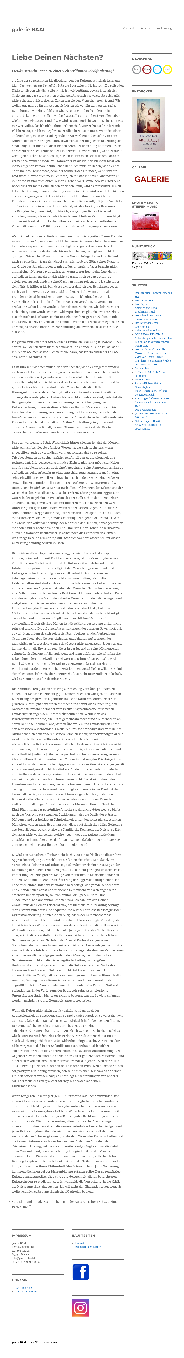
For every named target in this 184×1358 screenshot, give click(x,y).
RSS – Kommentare (26, 1291)
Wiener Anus (142, 379)
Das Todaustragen (145, 409)
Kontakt (128, 28)
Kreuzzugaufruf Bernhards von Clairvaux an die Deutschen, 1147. (152, 402)
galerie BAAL (29, 29)
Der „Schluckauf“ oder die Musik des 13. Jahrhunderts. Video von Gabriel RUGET (151, 353)
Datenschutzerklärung (155, 28)
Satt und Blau (142, 368)
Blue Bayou (141, 304)
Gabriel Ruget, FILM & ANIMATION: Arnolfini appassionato (148, 425)
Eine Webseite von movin (44, 1342)
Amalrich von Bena (146, 308)
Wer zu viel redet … (145, 300)
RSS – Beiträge (23, 1287)
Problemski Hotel (145, 311)
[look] (157, 69)
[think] (147, 69)
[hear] (136, 69)
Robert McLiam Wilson (148, 330)
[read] (167, 69)
